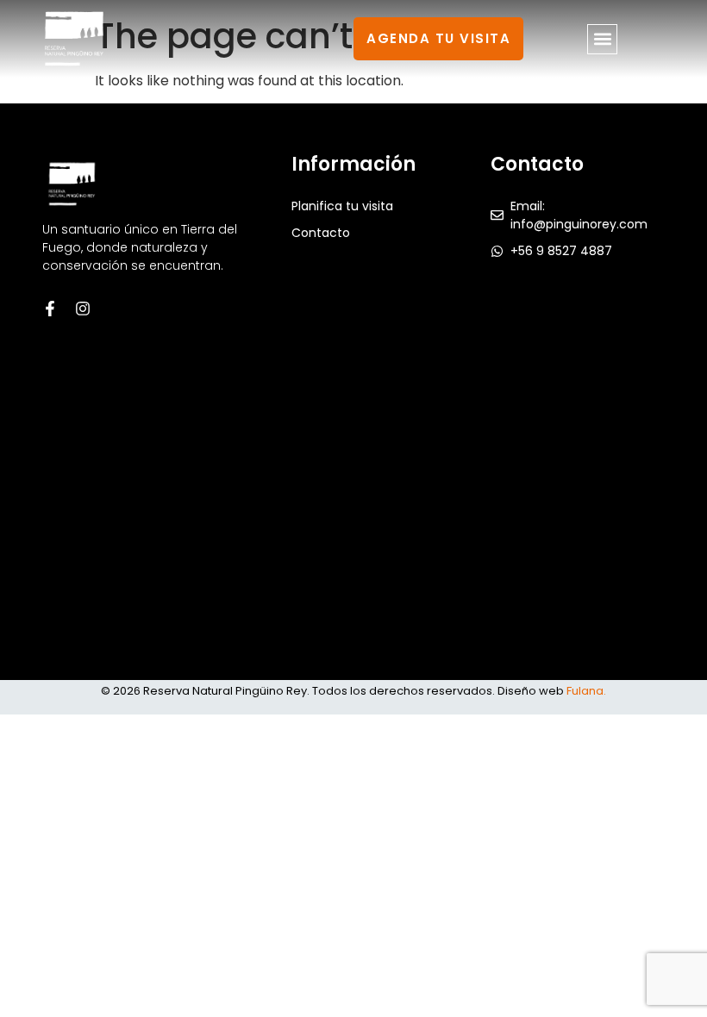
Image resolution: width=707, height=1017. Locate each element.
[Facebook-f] (50, 308)
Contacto (320, 232)
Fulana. (586, 691)
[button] (602, 39)
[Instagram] (83, 308)
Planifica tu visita (342, 206)
